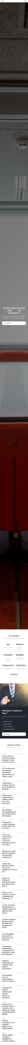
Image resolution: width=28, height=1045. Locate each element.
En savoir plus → (8, 323)
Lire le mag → (7, 734)
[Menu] (25, 1)
